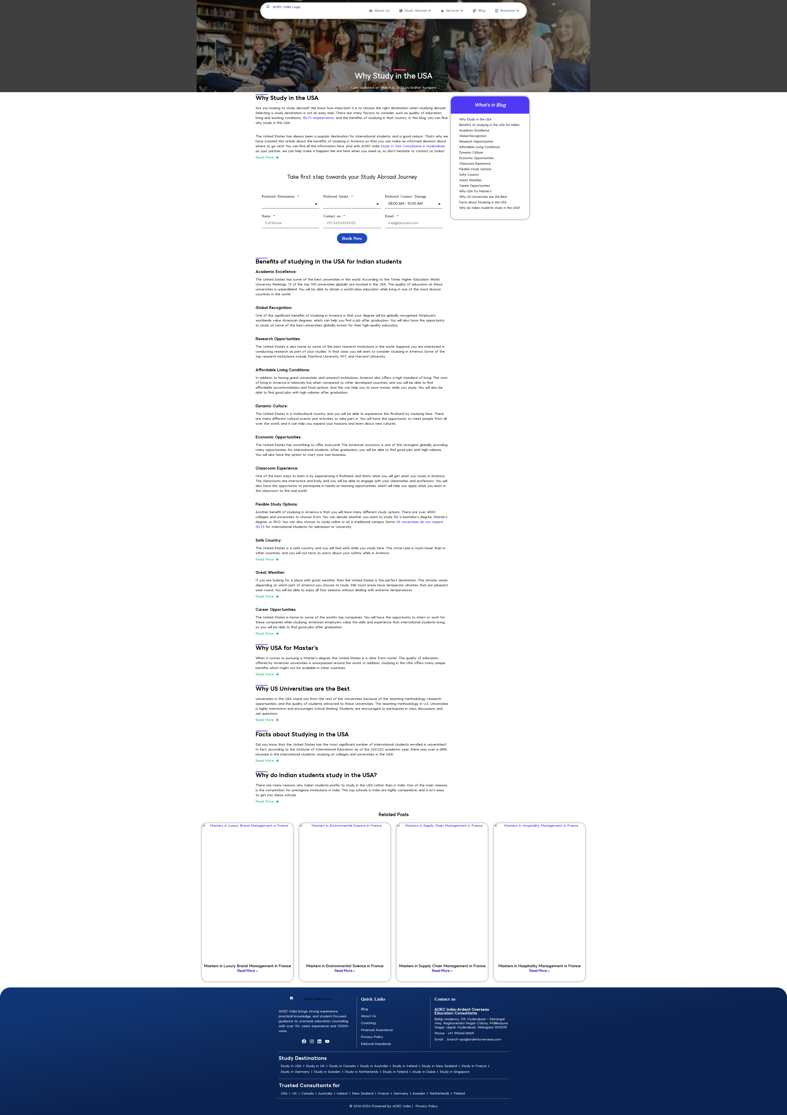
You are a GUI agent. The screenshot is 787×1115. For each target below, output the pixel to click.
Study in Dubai (423, 1071)
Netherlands (439, 1093)
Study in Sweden (327, 1071)
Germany (401, 1093)
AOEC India (401, 1106)
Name (267, 216)
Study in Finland (395, 1071)
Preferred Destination (279, 196)
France (383, 1093)
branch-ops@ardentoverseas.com (473, 1039)
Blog (364, 1009)
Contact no (333, 216)
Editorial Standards (376, 1043)
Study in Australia (374, 1066)
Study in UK (315, 1066)
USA (284, 1093)
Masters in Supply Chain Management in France (442, 966)
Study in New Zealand (439, 1066)
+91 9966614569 (461, 1033)
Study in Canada (342, 1066)
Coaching (368, 1023)
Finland (459, 1093)
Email (390, 216)
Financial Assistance (377, 1029)
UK (294, 1093)
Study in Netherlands (361, 1071)
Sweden (419, 1093)
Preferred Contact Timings (405, 196)
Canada (307, 1093)
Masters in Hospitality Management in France (539, 966)
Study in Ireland (404, 1066)
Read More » (247, 970)
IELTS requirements (318, 117)
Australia (325, 1093)
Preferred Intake (336, 196)
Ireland (342, 1093)
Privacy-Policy (372, 1036)
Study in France (474, 1066)
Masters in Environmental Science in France (344, 966)
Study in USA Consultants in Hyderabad (413, 146)
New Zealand (362, 1093)
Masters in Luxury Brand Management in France (247, 966)
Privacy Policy (426, 1106)
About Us (368, 1016)
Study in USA (291, 1066)
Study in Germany (295, 1071)
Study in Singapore (455, 1071)
